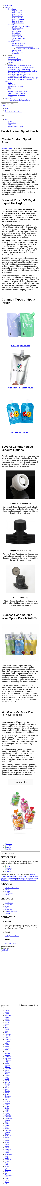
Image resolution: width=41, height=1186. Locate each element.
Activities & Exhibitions (12, 888)
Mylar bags (15, 53)
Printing (10, 62)
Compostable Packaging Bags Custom (27, 48)
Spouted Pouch (7, 148)
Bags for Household (18, 23)
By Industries (12, 9)
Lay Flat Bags (16, 31)
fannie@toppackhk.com (12, 936)
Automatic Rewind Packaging (21, 26)
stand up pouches (17, 36)
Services (7, 891)
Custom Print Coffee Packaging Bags (19, 65)
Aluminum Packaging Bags (9, 878)
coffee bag (8, 908)
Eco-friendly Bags (17, 45)
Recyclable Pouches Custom (24, 47)
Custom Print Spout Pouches (17, 72)
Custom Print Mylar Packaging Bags (19, 69)
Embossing (11, 57)
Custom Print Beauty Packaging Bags (19, 74)
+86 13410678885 (10, 943)
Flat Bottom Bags (17, 28)
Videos (10, 96)
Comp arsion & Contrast (15, 126)
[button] (20, 782)
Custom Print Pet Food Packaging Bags (20, 79)
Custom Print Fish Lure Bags (17, 76)
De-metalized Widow (14, 59)
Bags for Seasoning (18, 16)
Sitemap (9, 876)
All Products (32, 880)
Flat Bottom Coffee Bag (25, 878)
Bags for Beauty (17, 17)
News (6, 110)
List (9, 88)
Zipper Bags (16, 40)
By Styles (11, 24)
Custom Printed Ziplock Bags (19, 880)
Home (6, 108)
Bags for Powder (17, 14)
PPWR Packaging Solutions (16, 93)
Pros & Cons (12, 84)
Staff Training (9, 893)
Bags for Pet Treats (18, 19)
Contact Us (8, 98)
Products (7, 7)
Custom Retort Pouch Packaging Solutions (21, 67)
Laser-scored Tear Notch (15, 60)
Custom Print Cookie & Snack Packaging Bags (22, 71)
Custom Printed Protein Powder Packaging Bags (23, 77)
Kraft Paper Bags (17, 52)
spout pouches (16, 35)
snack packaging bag (11, 911)
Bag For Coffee (17, 876)
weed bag (7, 913)
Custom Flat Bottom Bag (30, 876)
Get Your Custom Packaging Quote (19, 100)
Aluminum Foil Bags (18, 43)
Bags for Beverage (17, 21)
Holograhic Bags (17, 50)
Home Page (8, 5)
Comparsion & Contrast (15, 86)
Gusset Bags (16, 29)
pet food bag (8, 909)
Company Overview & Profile (17, 91)
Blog (6, 81)
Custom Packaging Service (16, 95)
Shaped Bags (16, 33)
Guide (10, 83)
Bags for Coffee (17, 11)
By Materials (12, 41)
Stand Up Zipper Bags (19, 38)
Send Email (4, 950)
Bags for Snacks (17, 12)
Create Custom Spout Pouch (13, 112)
